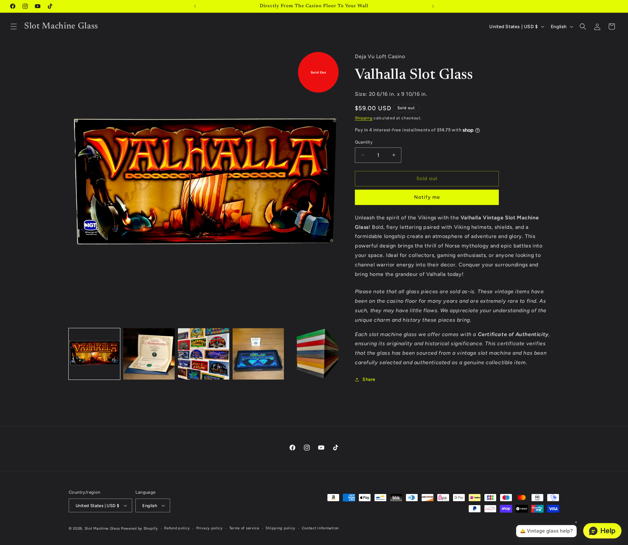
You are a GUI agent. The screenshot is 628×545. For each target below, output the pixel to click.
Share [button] (368, 379)
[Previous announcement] (195, 6)
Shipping (364, 118)
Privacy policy (209, 528)
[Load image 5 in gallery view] (313, 354)
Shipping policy (280, 528)
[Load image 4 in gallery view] (258, 354)
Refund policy (177, 528)
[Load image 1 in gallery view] (94, 354)
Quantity (364, 142)
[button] (14, 26)
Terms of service (244, 528)
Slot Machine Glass (102, 528)
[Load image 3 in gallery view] (203, 354)
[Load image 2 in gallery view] (149, 354)
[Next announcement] (433, 6)
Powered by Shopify (139, 528)
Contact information (320, 528)
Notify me (427, 197)
